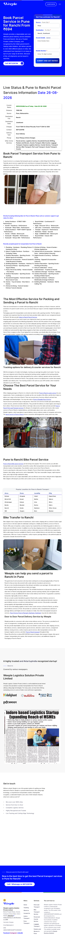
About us (26, 910)
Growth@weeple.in (8, 925)
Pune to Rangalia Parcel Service (42, 399)
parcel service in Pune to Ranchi (15, 414)
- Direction (10, 915)
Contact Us (27, 913)
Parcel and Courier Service (37, 919)
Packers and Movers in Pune (37, 931)
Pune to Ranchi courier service (47, 393)
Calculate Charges (8, 922)
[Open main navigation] (60, 4)
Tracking (26, 907)
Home (25, 904)
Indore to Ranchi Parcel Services (28, 317)
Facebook (6, 933)
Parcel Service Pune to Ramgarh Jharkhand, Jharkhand (25, 613)
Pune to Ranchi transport (33, 632)
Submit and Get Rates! (47, 61)
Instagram (13, 933)
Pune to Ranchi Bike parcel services (13, 464)
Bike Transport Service (37, 912)
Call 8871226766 (11, 63)
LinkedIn (20, 933)
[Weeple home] (10, 4)
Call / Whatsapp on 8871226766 (19, 884)
